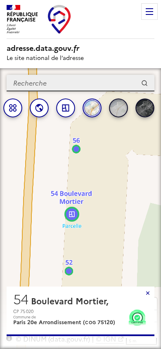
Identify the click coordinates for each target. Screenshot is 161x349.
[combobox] (80, 83)
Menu (149, 11)
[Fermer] (147, 293)
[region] (80, 208)
